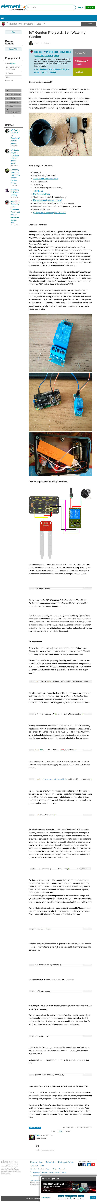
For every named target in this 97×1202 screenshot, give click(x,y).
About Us (33, 1169)
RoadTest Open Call (50, 1179)
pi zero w (12, 106)
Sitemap (64, 1172)
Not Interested (46, 1197)
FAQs (54, 1169)
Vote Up (37, 1150)
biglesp (13, 64)
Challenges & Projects (65, 1162)
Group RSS (13, 49)
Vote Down (40, 1150)
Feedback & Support (44, 1169)
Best (60, 1131)
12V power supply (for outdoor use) (47, 200)
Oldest (53, 1131)
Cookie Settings (36, 1175)
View (93, 1197)
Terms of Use (63, 1169)
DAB (38, 1136)
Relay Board (38, 191)
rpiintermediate (14, 94)
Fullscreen (87, 587)
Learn (41, 1162)
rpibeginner (13, 98)
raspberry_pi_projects (13, 112)
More (7, 22)
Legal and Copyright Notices (50, 1172)
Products (35, 1165)
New (90, 24)
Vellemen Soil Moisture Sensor (45, 179)
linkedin (89, 1164)
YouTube (93, 1164)
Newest (67, 1131)
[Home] (13, 7)
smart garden (14, 102)
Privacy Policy (36, 1172)
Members (33, 1162)
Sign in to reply (35, 1128)
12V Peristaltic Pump (41, 194)
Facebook (84, 1164)
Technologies (50, 1162)
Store (42, 1165)
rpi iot (11, 90)
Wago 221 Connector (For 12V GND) (50, 213)
